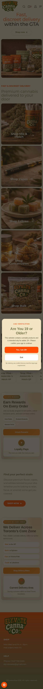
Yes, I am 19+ (21, 350)
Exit (21, 357)
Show (4, 685)
